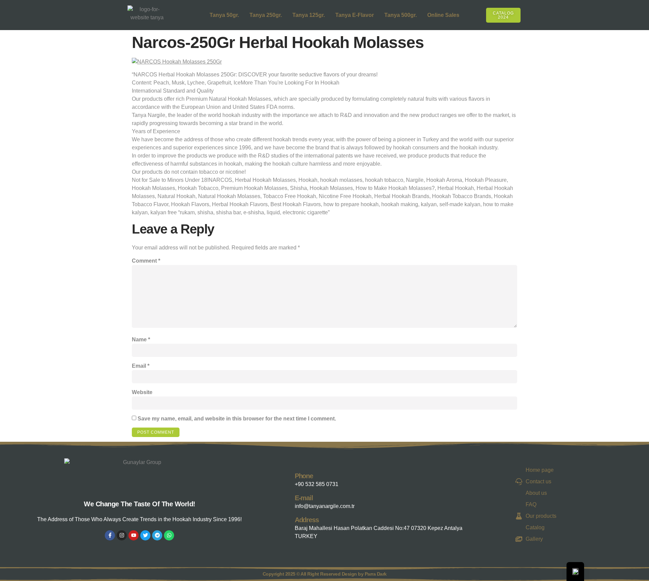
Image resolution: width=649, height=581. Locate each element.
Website (142, 392)
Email (140, 366)
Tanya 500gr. (400, 15)
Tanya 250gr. (265, 15)
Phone (304, 476)
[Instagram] (122, 535)
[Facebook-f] (110, 535)
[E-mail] (288, 500)
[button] (528, 14)
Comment (146, 261)
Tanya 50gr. (224, 15)
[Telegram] (157, 535)
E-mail (304, 498)
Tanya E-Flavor (354, 15)
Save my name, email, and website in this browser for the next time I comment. (237, 418)
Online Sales (443, 15)
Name (141, 339)
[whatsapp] (169, 535)
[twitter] (145, 535)
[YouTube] (133, 535)
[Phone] (288, 478)
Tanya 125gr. (308, 15)
